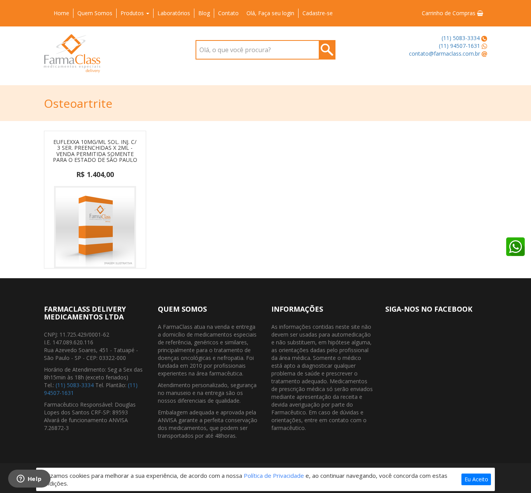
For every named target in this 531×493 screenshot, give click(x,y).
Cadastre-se (317, 13)
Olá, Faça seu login (270, 13)
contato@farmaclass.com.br (444, 53)
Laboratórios (173, 13)
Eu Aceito (476, 479)
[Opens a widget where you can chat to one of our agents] (29, 479)
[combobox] (265, 50)
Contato (228, 13)
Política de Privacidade (274, 475)
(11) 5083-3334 (461, 38)
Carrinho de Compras (449, 13)
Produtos (133, 13)
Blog (204, 13)
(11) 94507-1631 (459, 45)
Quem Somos (94, 13)
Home (61, 13)
